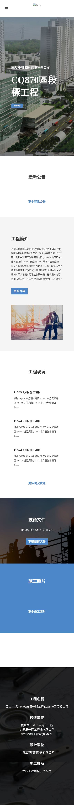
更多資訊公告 (37, 201)
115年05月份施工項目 (27, 450)
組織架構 (17, 106)
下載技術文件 (37, 541)
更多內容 (19, 291)
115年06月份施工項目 (27, 421)
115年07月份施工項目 (27, 392)
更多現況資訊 (37, 483)
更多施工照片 (37, 611)
